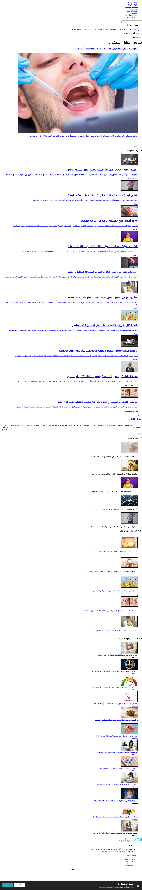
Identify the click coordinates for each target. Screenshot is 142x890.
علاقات (135, 657)
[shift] (112, 878)
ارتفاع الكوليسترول (110, 30)
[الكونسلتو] (130, 842)
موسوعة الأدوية (107, 852)
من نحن (130, 859)
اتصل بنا (123, 859)
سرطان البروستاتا (124, 30)
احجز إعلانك (128, 862)
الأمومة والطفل (127, 852)
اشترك (7, 885)
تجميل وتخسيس (104, 850)
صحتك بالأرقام (135, 419)
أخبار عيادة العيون (131, 385)
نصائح (135, 204)
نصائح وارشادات (127, 850)
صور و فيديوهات (131, 179)
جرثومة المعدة (77, 30)
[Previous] (141, 434)
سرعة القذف (87, 30)
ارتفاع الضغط (136, 30)
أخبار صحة (93, 850)
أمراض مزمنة (133, 281)
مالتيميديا (117, 852)
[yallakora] (122, 878)
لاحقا (19, 885)
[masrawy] (132, 878)
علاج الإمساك (97, 30)
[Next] (139, 434)
